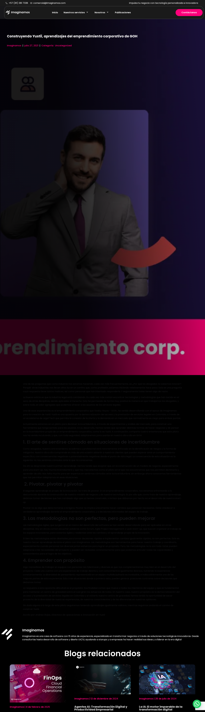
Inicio (55, 12)
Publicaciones (123, 12)
